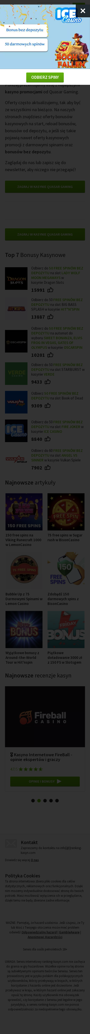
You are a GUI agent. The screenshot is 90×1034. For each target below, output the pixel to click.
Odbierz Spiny (45, 77)
